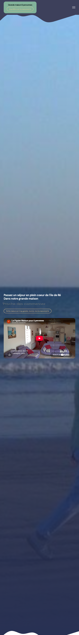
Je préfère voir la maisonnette (20, 9)
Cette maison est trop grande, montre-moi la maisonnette (27, 311)
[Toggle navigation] (73, 7)
